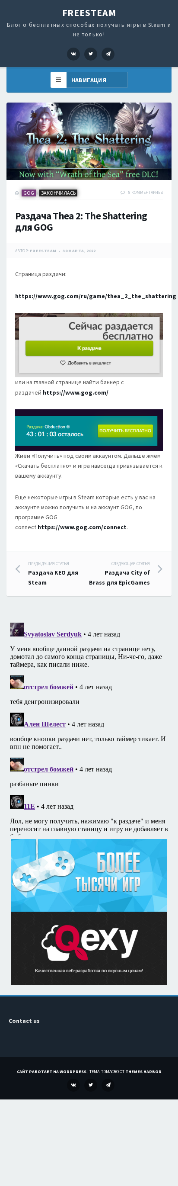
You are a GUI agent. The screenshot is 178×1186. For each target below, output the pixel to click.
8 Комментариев (145, 192)
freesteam (43, 251)
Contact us (24, 1021)
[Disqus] (89, 727)
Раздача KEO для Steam (53, 573)
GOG (28, 193)
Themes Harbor (143, 1071)
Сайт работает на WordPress (51, 1071)
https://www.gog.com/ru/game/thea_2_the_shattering (95, 296)
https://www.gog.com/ (75, 392)
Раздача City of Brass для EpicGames (119, 573)
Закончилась (58, 193)
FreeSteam (89, 12)
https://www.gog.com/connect (82, 527)
